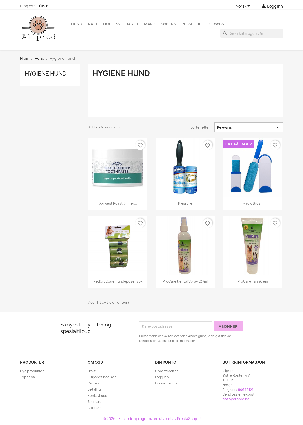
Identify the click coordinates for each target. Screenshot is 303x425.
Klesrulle (185, 203)
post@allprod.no (236, 399)
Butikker (94, 408)
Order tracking (167, 371)
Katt (93, 24)
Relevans (248, 127)
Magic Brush (253, 203)
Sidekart (94, 401)
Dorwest (216, 24)
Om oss (94, 383)
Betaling (94, 389)
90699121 (46, 6)
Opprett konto (166, 383)
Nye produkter (32, 371)
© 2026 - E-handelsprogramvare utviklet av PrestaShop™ (152, 418)
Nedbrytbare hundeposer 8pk (117, 281)
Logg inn (162, 377)
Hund (76, 24)
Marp (149, 24)
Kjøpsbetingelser (102, 377)
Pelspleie (191, 24)
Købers (168, 24)
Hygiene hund (46, 73)
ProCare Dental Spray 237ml (185, 281)
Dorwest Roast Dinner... (117, 203)
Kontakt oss (97, 395)
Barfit (132, 24)
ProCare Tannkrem (252, 281)
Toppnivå (27, 377)
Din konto (165, 362)
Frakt (92, 371)
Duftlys (111, 24)
